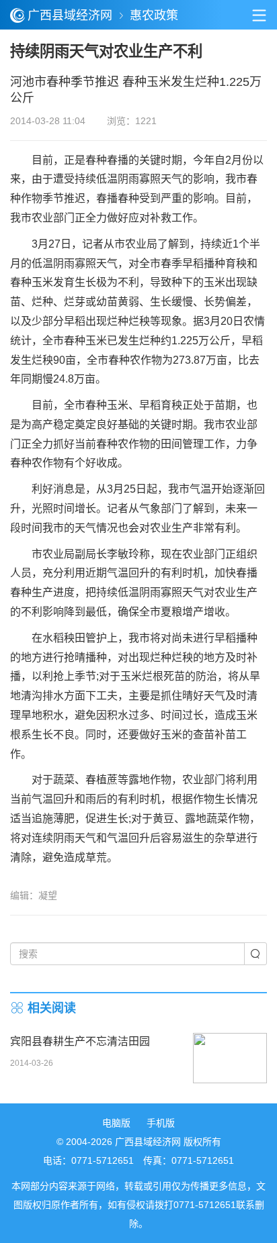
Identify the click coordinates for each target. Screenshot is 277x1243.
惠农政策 (154, 15)
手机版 (161, 1122)
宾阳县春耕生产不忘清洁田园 (80, 1041)
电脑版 (116, 1122)
